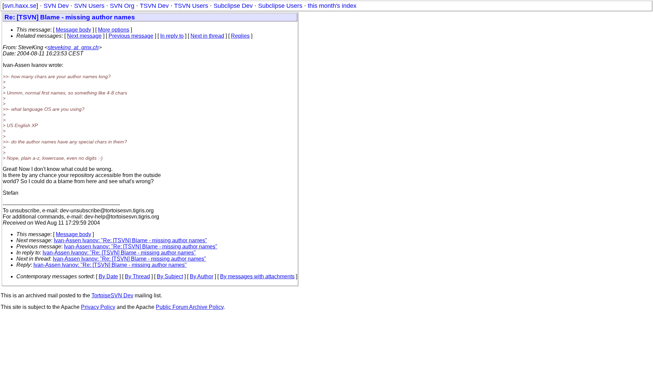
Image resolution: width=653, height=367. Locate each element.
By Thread (137, 276)
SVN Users (89, 5)
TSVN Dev (154, 5)
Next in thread (207, 36)
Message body (73, 30)
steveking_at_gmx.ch (73, 47)
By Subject (170, 276)
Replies (240, 36)
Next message (84, 36)
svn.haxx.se (20, 5)
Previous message (130, 36)
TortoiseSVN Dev (112, 295)
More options (113, 30)
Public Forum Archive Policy (189, 307)
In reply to (172, 36)
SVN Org (122, 5)
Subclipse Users (280, 5)
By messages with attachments (257, 276)
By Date (108, 276)
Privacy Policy (98, 307)
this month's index (332, 5)
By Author (201, 276)
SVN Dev (56, 5)
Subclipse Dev (233, 5)
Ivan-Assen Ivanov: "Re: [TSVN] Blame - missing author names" (130, 240)
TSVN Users (191, 5)
